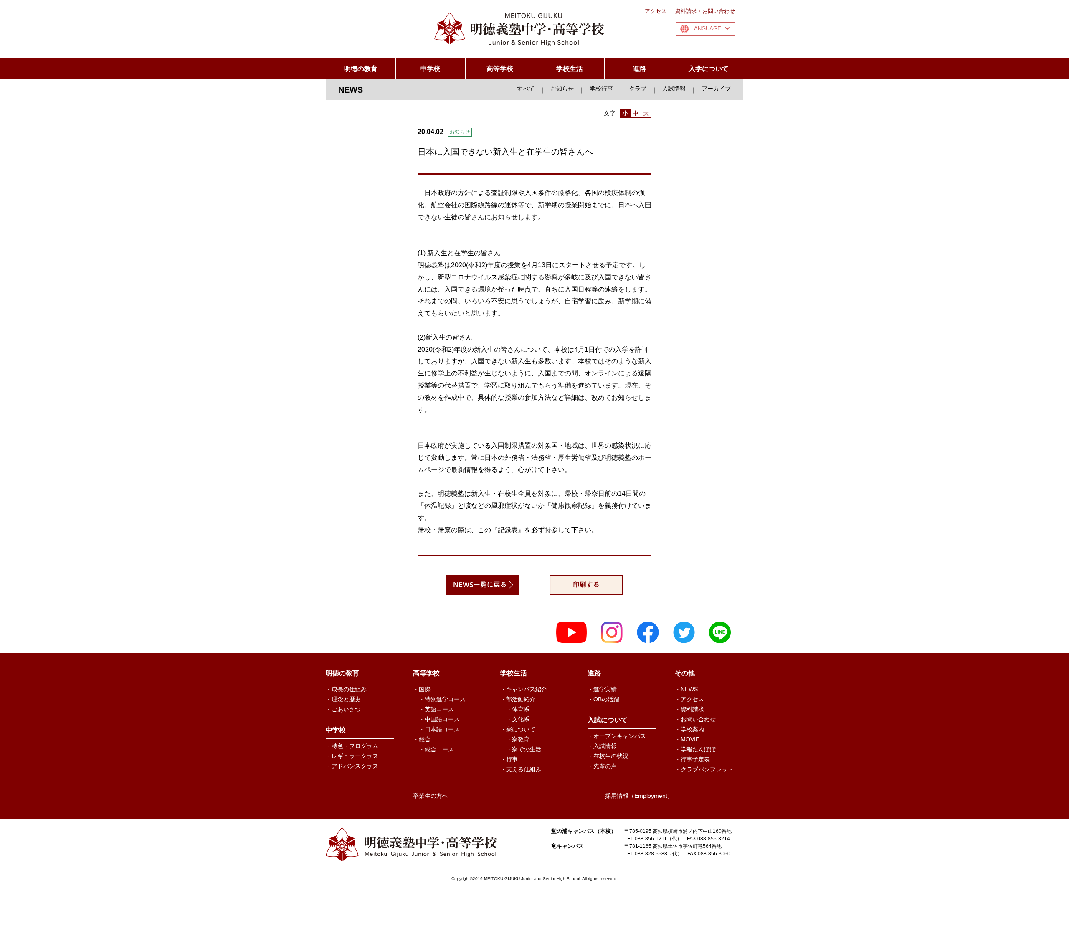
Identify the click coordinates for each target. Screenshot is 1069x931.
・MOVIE (687, 739)
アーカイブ (716, 88)
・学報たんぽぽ (695, 749)
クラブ (637, 88)
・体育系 (517, 709)
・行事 (509, 759)
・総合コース (436, 749)
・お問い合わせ (695, 719)
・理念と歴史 (343, 699)
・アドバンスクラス (352, 766)
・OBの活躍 (603, 699)
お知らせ (562, 88)
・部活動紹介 (517, 699)
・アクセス (689, 699)
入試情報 (674, 88)
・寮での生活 (523, 749)
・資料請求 (689, 709)
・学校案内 (689, 729)
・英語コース (436, 709)
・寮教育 (517, 739)
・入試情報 (602, 746)
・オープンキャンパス (617, 736)
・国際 (422, 689)
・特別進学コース (442, 699)
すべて (525, 88)
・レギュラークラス (352, 756)
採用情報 (639, 795)
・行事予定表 (692, 759)
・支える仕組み (520, 769)
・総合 (422, 739)
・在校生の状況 (608, 756)
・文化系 (517, 719)
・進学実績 (602, 689)
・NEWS (686, 689)
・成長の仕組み (346, 689)
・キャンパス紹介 (523, 689)
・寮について (517, 729)
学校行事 (601, 88)
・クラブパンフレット (704, 769)
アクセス (655, 11)
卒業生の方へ (430, 795)
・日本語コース (439, 729)
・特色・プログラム (352, 746)
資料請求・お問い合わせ (705, 11)
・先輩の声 (602, 766)
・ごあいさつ (343, 709)
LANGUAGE (706, 28)
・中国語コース (439, 719)
